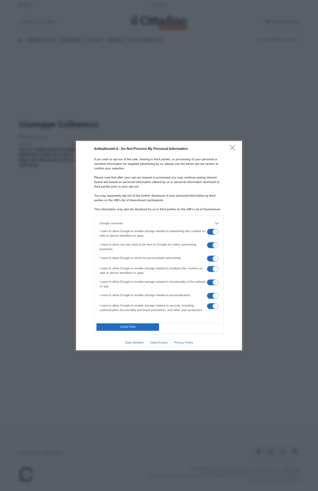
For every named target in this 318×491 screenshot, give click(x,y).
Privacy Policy (183, 342)
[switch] (212, 232)
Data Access (159, 342)
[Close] (234, 149)
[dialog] (159, 246)
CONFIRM (128, 327)
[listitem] (159, 223)
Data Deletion (134, 342)
